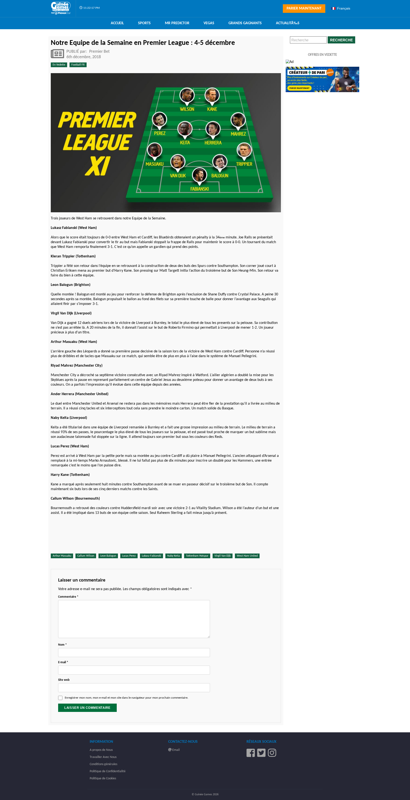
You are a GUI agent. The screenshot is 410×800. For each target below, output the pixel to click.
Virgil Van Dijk (222, 555)
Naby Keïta (173, 555)
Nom (62, 644)
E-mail (63, 662)
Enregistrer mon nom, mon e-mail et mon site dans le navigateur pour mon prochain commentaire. (126, 697)
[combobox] (344, 8)
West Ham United (247, 555)
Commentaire (68, 596)
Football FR (78, 64)
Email (176, 750)
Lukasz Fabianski (151, 555)
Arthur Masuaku (62, 555)
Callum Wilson (85, 555)
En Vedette (59, 64)
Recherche (341, 40)
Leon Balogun (108, 555)
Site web (64, 680)
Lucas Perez (129, 555)
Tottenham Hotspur (197, 555)
